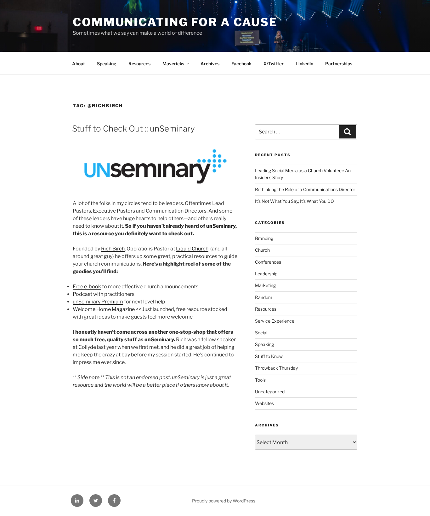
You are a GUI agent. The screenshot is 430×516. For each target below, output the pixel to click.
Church (262, 250)
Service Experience (274, 321)
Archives (210, 63)
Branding (264, 238)
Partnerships (338, 63)
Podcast (82, 294)
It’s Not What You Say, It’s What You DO (294, 201)
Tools (260, 380)
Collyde (87, 347)
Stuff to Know (269, 356)
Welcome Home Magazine (104, 309)
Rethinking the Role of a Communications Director (305, 189)
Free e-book (87, 287)
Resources (139, 63)
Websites (264, 403)
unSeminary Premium (98, 302)
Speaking (106, 63)
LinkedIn (304, 63)
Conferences (268, 262)
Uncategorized (270, 391)
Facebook (241, 63)
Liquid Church (192, 249)
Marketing (265, 285)
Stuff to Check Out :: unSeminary (133, 128)
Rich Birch (113, 249)
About (78, 63)
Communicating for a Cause (175, 22)
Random (263, 297)
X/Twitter (273, 63)
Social (261, 332)
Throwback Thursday (276, 368)
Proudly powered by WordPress (223, 500)
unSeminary (220, 226)
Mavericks (173, 63)
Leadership (266, 273)
